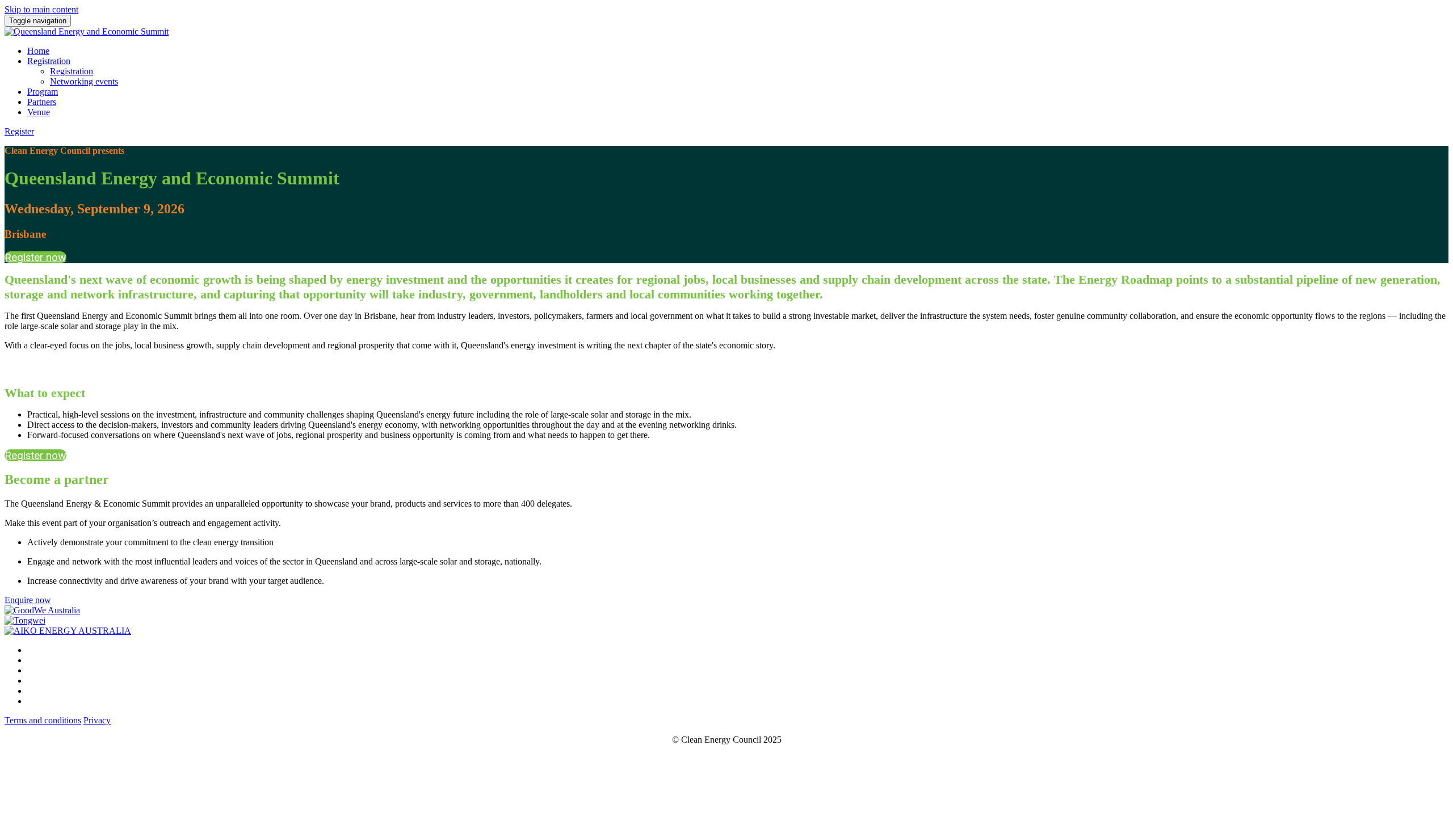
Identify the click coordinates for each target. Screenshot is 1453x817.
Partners (41, 102)
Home (38, 51)
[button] (19, 131)
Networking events (84, 81)
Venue (38, 112)
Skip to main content (41, 9)
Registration (48, 61)
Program (42, 91)
